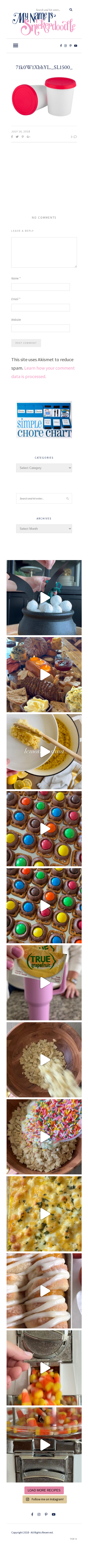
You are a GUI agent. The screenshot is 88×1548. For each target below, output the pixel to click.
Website (16, 320)
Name (15, 278)
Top (72, 1538)
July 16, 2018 (20, 131)
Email (15, 299)
